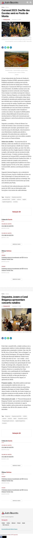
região (24, 199)
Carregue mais (17, 244)
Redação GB (6, 19)
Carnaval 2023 (6, 199)
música (10, 418)
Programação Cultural (8, 420)
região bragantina (7, 201)
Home (3, 7)
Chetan (8, 534)
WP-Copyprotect (14, 534)
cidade (13, 199)
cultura (19, 199)
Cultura (7, 7)
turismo (15, 201)
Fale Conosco (6, 525)
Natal (15, 418)
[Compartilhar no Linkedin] (11, 47)
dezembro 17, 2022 (16, 19)
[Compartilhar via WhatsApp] (8, 47)
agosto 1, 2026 (5, 237)
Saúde (23, 523)
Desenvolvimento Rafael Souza (9, 529)
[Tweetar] (5, 47)
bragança (7, 197)
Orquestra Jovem (22, 418)
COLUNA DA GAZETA (7, 226)
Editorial (13, 523)
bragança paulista (16, 197)
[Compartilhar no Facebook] (3, 47)
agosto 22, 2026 (5, 228)
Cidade (3, 255)
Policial (18, 523)
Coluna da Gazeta (7, 223)
